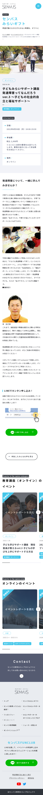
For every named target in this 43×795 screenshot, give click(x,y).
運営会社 (31, 778)
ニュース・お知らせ (30, 725)
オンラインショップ (11, 730)
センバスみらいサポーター (31, 708)
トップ (6, 701)
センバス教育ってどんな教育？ (12, 708)
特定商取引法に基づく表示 (21, 775)
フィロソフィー (9, 715)
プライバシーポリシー (17, 778)
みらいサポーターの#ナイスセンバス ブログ (31, 716)
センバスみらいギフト (17, 34)
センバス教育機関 (10, 725)
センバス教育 (6, 34)
